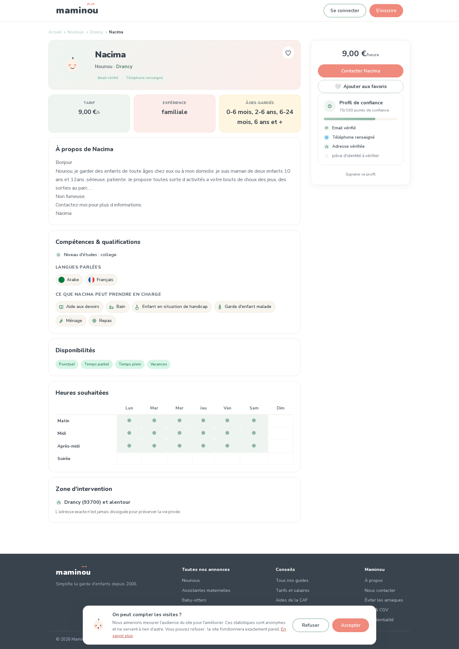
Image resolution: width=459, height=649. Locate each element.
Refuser (310, 625)
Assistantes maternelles (206, 590)
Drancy (96, 32)
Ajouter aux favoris (360, 86)
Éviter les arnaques (384, 600)
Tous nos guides (292, 580)
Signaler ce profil (361, 174)
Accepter (351, 625)
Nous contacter (380, 590)
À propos (374, 580)
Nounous (75, 32)
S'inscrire (386, 10)
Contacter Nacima (360, 71)
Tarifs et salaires (292, 590)
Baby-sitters (194, 600)
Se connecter (344, 10)
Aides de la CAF (292, 600)
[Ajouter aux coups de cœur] (288, 52)
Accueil (55, 32)
